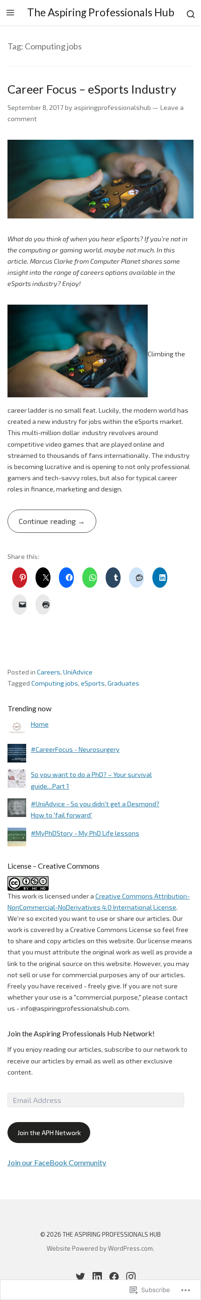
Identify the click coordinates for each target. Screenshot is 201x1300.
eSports (93, 683)
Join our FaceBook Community (56, 1162)
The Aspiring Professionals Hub (100, 12)
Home (40, 724)
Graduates (123, 683)
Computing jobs (54, 683)
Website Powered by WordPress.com (100, 1248)
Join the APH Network (49, 1133)
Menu (10, 12)
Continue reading (42, 524)
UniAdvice (78, 672)
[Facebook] (114, 1276)
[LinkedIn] (97, 1276)
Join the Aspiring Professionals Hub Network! (81, 1033)
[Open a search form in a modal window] (190, 13)
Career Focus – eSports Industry (91, 89)
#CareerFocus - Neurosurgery (75, 749)
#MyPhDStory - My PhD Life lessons (85, 833)
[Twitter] (80, 1276)
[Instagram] (130, 1276)
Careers (48, 672)
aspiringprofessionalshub (112, 107)
